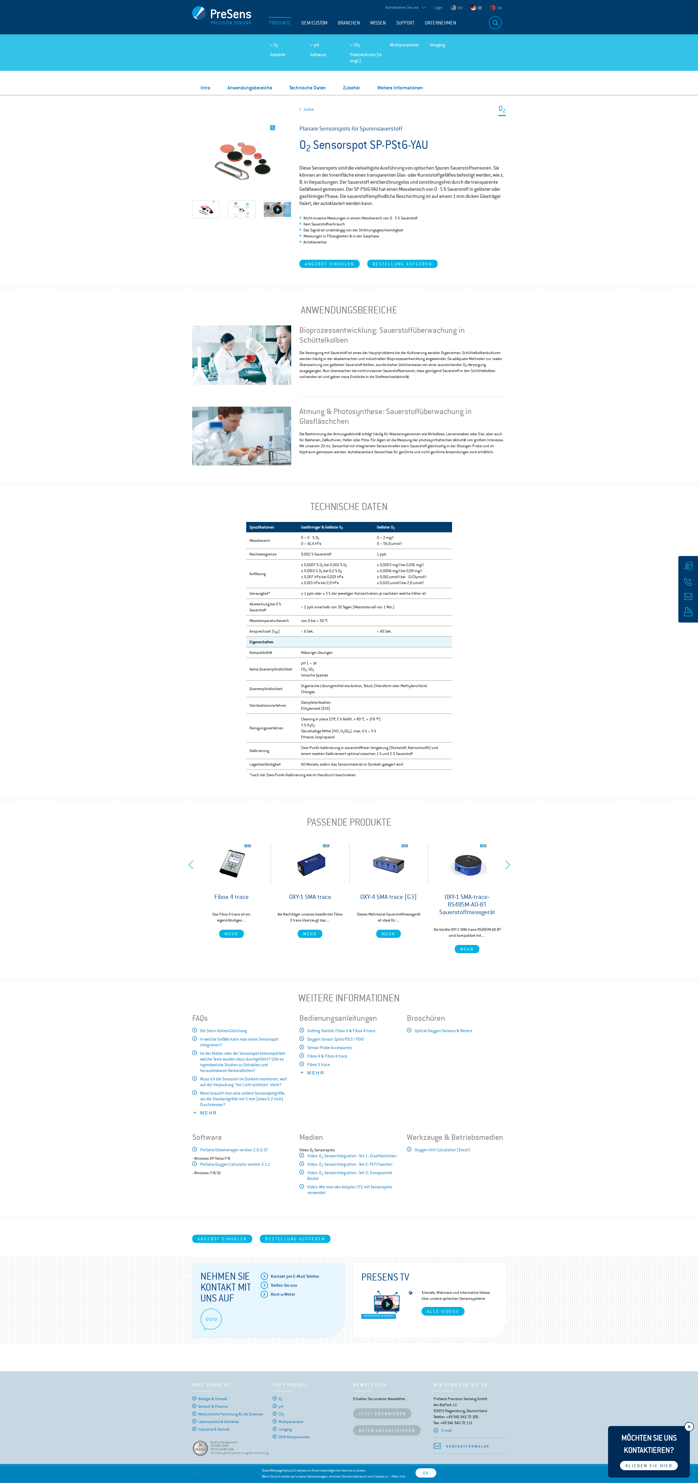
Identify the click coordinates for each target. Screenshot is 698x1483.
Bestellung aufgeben (402, 264)
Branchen (349, 23)
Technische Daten (307, 87)
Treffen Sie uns (284, 1285)
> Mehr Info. (398, 1476)
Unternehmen (440, 23)
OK (426, 1473)
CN (499, 7)
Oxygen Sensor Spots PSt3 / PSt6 (335, 1039)
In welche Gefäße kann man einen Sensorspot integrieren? (239, 1042)
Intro (205, 87)
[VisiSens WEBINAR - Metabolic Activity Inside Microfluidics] (387, 1304)
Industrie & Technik (214, 1429)
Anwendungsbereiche (249, 87)
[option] (231, 891)
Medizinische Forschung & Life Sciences (230, 1414)
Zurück (308, 109)
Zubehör (277, 55)
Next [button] (508, 863)
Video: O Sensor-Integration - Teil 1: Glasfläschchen (351, 1156)
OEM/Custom (314, 23)
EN (460, 7)
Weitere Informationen (400, 87)
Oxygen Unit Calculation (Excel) (442, 1149)
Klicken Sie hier (649, 1466)
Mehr (232, 934)
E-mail (446, 1430)
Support (405, 23)
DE (480, 7)
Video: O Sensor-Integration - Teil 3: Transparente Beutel (349, 1175)
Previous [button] (191, 863)
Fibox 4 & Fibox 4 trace (327, 1056)
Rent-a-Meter (283, 1294)
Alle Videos (443, 1311)
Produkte (280, 23)
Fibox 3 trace (318, 1064)
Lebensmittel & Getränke (218, 1421)
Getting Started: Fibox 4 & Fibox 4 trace (341, 1030)
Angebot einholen (329, 264)
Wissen (378, 23)
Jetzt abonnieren (382, 1413)
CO (357, 45)
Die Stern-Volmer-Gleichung (223, 1030)
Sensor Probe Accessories (329, 1047)
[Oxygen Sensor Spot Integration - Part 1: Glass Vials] (277, 209)
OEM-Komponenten (294, 1436)
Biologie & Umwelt (212, 1398)
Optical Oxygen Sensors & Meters (443, 1030)
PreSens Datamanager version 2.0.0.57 (234, 1149)
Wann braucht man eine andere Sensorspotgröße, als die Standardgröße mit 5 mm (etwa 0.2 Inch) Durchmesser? (242, 1099)
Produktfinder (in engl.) (366, 58)
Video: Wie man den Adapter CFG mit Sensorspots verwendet (349, 1189)
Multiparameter (404, 45)
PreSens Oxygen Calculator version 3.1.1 (235, 1164)
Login (438, 7)
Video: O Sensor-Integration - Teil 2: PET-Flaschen (349, 1164)
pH (316, 45)
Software (318, 55)
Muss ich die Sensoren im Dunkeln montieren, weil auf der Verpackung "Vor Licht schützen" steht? (243, 1081)
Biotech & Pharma (213, 1406)
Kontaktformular (467, 1446)
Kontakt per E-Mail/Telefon (295, 1276)
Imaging (437, 45)
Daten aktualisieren (387, 1430)
